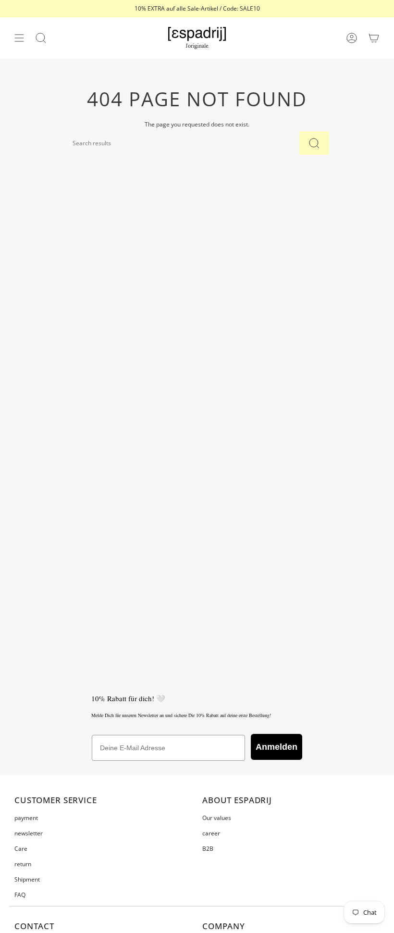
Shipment (27, 879)
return (22, 864)
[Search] (314, 143)
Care (20, 849)
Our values (216, 818)
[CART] (374, 38)
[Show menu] (19, 38)
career (211, 833)
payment (26, 818)
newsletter (28, 833)
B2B (207, 849)
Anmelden (276, 747)
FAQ (19, 895)
